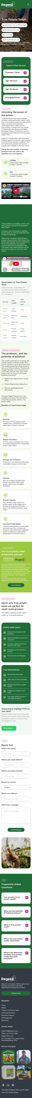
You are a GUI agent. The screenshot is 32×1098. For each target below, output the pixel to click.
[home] (8, 4)
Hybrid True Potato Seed (10, 1010)
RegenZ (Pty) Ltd (7, 1036)
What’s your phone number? (12, 771)
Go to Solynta (16, 585)
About (3, 1008)
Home (3, 1005)
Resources (5, 1020)
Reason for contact (8, 782)
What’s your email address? (11, 760)
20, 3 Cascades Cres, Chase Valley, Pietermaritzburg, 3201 (12, 1039)
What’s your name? (8, 748)
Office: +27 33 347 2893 (9, 1033)
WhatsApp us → (9, 728)
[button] (28, 4)
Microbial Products (7, 1015)
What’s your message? (10, 805)
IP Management (6, 1018)
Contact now (16, 993)
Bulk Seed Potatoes (8, 1013)
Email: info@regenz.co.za (9, 1031)
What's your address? (9, 793)
